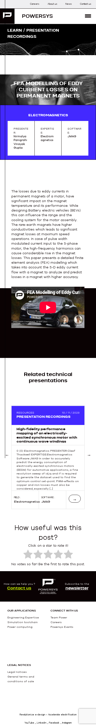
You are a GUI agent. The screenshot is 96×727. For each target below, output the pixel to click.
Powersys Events (61, 626)
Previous (13, 460)
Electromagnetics (27, 501)
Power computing (19, 626)
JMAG (45, 501)
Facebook (54, 722)
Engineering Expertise (23, 617)
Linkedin (41, 722)
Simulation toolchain (22, 622)
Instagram (67, 722)
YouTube (29, 722)
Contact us (85, 3)
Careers (34, 3)
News (68, 3)
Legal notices (17, 671)
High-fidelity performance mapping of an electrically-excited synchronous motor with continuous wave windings (46, 435)
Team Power (58, 617)
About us (52, 3)
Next (89, 460)
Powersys (37, 16)
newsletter (76, 588)
